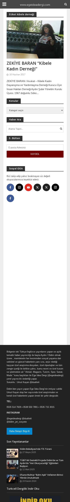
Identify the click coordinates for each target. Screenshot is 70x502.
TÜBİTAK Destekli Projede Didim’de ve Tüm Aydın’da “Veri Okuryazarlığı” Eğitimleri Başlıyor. (41, 463)
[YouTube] (28, 187)
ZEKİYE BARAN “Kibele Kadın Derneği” (29, 65)
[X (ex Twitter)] (37, 187)
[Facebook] (10, 187)
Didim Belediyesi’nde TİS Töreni (36, 449)
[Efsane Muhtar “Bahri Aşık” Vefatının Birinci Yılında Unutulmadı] (12, 479)
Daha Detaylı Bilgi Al (19, 431)
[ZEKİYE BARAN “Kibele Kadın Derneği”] (35, 39)
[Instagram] (19, 187)
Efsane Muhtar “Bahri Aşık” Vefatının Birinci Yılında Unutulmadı (41, 476)
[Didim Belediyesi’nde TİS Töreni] (12, 453)
